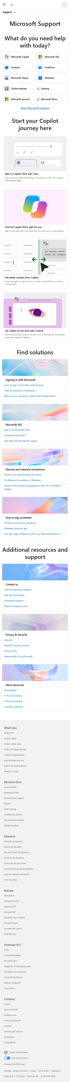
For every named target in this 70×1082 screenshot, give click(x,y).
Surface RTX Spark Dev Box (15, 749)
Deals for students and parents (17, 874)
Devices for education (13, 847)
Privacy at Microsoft (12, 1020)
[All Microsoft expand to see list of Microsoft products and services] (4, 5)
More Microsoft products (35, 108)
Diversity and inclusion (13, 1031)
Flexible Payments (11, 825)
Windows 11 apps (11, 771)
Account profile (10, 787)
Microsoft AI (9, 895)
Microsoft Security (11, 901)
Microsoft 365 (9, 912)
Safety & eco (9, 1076)
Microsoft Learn (10, 960)
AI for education (10, 879)
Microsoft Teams (11, 923)
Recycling (21, 1076)
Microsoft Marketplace (13, 977)
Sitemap (7, 1070)
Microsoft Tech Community (15, 971)
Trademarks (55, 1070)
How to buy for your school (15, 863)
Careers (7, 1004)
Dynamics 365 (10, 906)
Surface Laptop (10, 738)
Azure (6, 949)
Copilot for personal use (14, 760)
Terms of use (43, 1070)
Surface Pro (8, 733)
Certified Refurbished (13, 814)
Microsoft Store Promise (14, 820)
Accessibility (9, 1037)
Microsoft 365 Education (14, 858)
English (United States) (18, 1052)
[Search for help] (12, 4)
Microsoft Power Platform (14, 917)
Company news (10, 1015)
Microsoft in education (13, 841)
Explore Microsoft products (15, 766)
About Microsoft (10, 1009)
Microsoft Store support (14, 798)
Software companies (12, 982)
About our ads (32, 1076)
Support (7, 12)
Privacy (33, 1070)
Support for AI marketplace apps (17, 966)
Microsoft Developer (12, 955)
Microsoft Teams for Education (16, 852)
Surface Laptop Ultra (12, 744)
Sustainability (9, 1042)
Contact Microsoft (20, 1070)
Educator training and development (18, 868)
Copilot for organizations (14, 755)
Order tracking (10, 809)
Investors (8, 1026)
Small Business (10, 934)
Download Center (11, 792)
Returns (7, 803)
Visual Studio (9, 988)
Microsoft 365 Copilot (13, 928)
